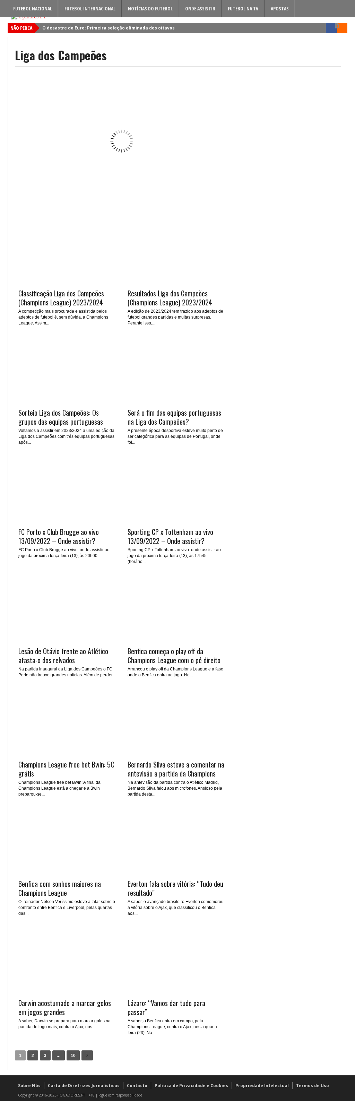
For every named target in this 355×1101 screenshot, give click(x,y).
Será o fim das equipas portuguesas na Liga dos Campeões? (174, 417)
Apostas (280, 8)
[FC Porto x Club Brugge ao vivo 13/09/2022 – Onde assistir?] (67, 520)
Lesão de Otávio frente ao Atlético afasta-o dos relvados (63, 655)
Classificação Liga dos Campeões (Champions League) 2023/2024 (61, 297)
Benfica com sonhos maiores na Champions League (59, 888)
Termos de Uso (312, 1086)
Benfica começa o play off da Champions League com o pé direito (174, 655)
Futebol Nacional (32, 8)
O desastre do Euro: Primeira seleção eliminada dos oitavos (108, 28)
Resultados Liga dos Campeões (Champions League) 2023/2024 (170, 297)
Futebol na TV (243, 8)
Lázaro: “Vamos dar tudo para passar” (166, 1007)
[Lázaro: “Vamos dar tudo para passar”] (176, 991)
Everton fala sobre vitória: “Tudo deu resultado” (175, 888)
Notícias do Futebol (150, 8)
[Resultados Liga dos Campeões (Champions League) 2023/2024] (176, 281)
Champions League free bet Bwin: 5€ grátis (66, 769)
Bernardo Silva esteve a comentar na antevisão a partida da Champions (176, 769)
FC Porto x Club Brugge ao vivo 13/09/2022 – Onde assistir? (58, 536)
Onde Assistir (200, 8)
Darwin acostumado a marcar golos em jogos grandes (64, 1007)
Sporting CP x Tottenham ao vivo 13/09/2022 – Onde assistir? (170, 536)
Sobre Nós (29, 1086)
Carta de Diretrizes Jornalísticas (84, 1086)
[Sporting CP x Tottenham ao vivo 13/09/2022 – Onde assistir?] (176, 520)
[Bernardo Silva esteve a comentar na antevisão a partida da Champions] (176, 752)
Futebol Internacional (89, 8)
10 (73, 1055)
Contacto (137, 1086)
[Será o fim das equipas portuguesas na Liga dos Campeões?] (176, 401)
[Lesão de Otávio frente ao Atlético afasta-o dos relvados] (67, 639)
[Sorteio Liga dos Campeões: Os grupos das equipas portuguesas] (67, 401)
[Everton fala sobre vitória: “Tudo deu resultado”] (176, 872)
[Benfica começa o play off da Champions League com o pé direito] (176, 639)
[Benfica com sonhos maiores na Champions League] (67, 872)
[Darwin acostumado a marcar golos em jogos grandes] (67, 991)
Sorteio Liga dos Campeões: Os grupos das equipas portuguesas (60, 417)
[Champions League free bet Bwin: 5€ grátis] (67, 752)
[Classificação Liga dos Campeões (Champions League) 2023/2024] (67, 281)
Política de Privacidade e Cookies (191, 1086)
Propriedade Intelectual (262, 1086)
